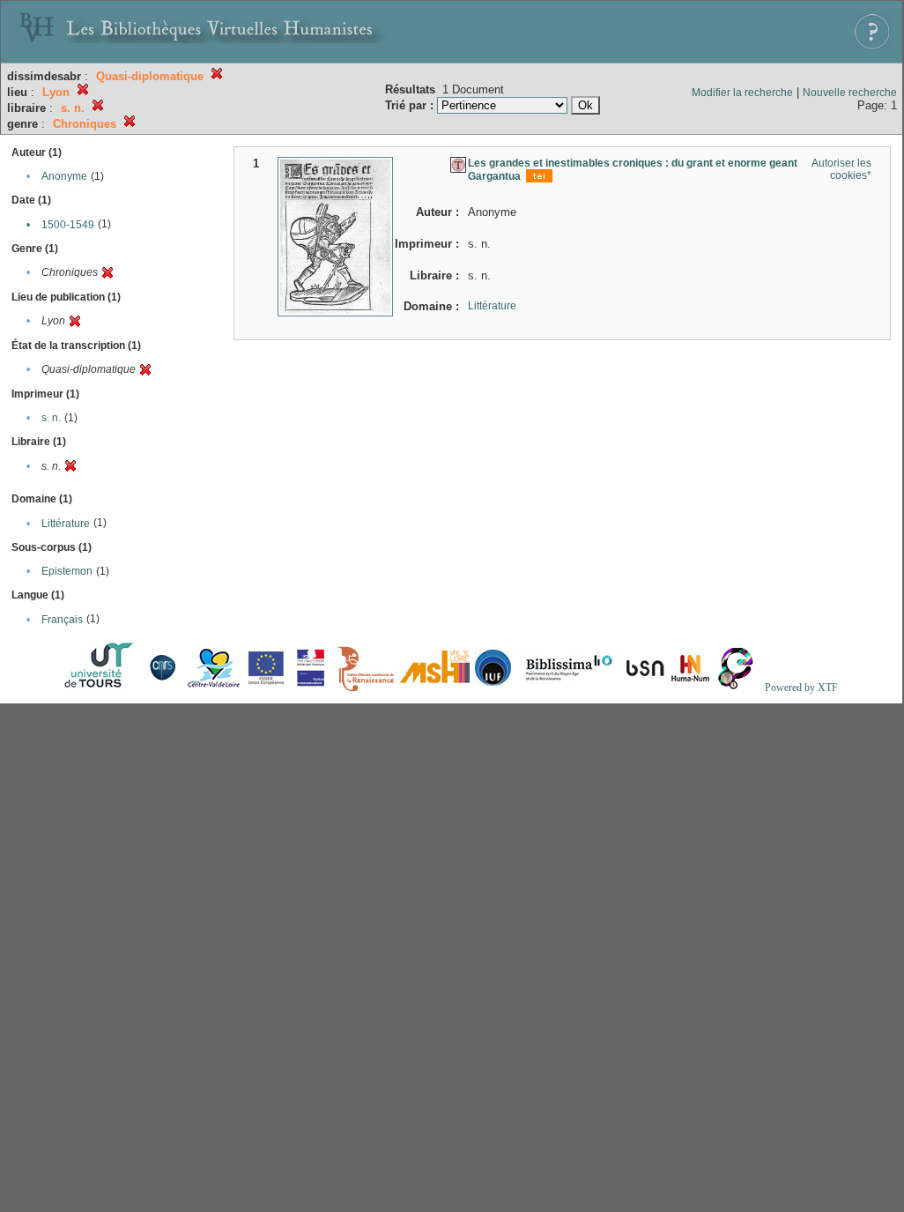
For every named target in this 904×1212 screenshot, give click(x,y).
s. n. (51, 418)
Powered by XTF (801, 687)
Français (62, 619)
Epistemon (67, 571)
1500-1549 (67, 225)
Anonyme (64, 176)
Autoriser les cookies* (841, 169)
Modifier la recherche (742, 92)
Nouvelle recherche (850, 92)
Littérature (65, 523)
